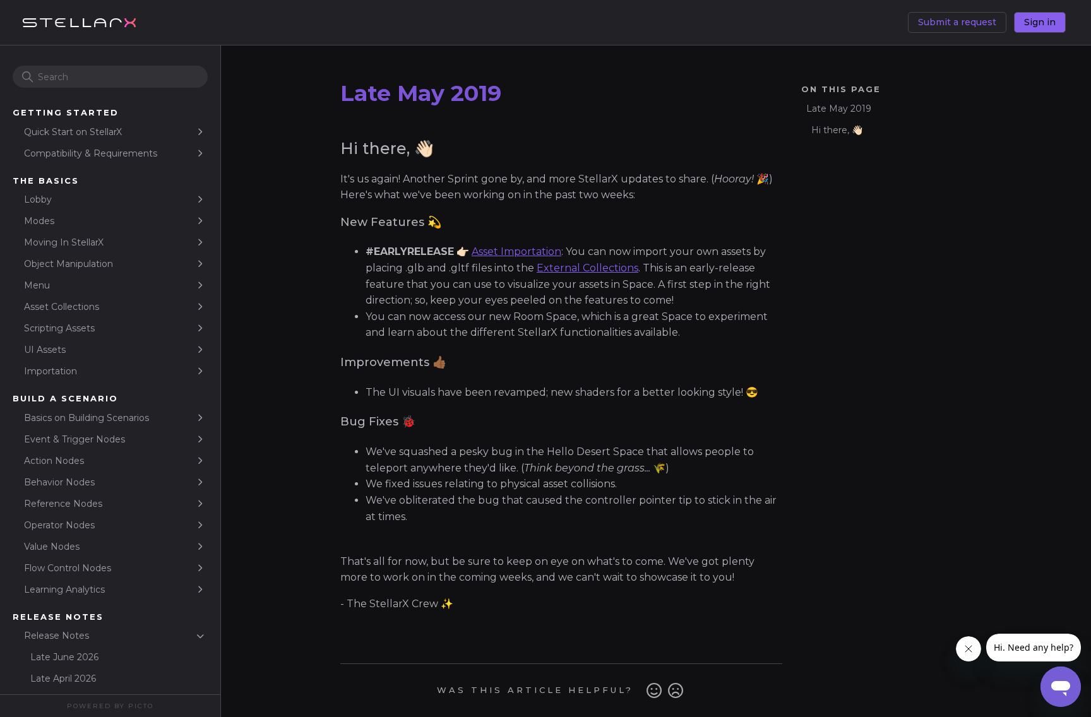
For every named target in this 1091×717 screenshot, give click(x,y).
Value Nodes (52, 546)
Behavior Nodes (59, 482)
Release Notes (56, 635)
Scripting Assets (59, 328)
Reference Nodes (63, 503)
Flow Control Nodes (67, 568)
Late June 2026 (64, 657)
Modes (39, 221)
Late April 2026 (63, 678)
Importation (50, 371)
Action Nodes (54, 460)
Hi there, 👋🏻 (836, 130)
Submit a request (957, 22)
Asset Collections (61, 306)
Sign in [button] (1040, 22)
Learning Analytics (64, 589)
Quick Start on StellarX (73, 132)
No (675, 690)
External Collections (587, 268)
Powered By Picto (110, 706)
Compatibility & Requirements (90, 153)
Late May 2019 (838, 108)
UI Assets (45, 349)
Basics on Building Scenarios (86, 418)
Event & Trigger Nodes (74, 439)
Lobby (38, 199)
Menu (37, 285)
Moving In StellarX (64, 242)
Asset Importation (516, 252)
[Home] (79, 22)
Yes (654, 690)
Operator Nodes (59, 525)
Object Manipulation (68, 264)
